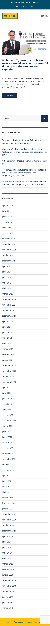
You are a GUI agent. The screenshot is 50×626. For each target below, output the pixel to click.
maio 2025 (7, 282)
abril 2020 (6, 558)
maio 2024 (7, 338)
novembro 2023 (9, 371)
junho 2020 (7, 547)
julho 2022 (7, 431)
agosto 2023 (7, 387)
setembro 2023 (9, 382)
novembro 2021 (9, 459)
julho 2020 (7, 541)
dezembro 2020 (9, 514)
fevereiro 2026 (8, 238)
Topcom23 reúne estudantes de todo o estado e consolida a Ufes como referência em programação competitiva (24, 172)
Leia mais (10, 95)
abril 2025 (6, 288)
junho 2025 (7, 277)
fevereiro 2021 (8, 503)
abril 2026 (6, 227)
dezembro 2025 (9, 244)
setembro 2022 (9, 420)
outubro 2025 (8, 255)
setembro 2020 (9, 530)
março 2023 (7, 415)
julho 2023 (7, 393)
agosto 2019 (7, 597)
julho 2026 (7, 211)
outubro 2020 (8, 525)
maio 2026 (7, 222)
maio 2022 (7, 442)
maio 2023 (7, 404)
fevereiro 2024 (8, 354)
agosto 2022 (7, 426)
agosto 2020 (7, 536)
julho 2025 (7, 271)
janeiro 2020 (7, 575)
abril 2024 (6, 343)
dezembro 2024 (9, 299)
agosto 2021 (7, 475)
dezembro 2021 (9, 453)
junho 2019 (7, 602)
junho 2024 (7, 332)
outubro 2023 (8, 376)
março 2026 (7, 233)
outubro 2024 (8, 310)
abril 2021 (6, 492)
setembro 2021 (9, 470)
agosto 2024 (7, 321)
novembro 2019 (9, 586)
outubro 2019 (8, 591)
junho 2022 (7, 437)
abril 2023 (6, 409)
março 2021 (7, 497)
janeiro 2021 (7, 508)
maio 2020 (7, 552)
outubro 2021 (8, 464)
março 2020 (7, 563)
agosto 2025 (7, 266)
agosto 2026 (7, 205)
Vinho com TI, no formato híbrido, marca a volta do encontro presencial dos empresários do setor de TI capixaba (25, 65)
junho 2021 (7, 481)
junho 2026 (7, 216)
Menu (45, 16)
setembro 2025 (9, 260)
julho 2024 (7, 327)
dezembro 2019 (9, 580)
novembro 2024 (9, 304)
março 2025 (7, 293)
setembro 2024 (9, 316)
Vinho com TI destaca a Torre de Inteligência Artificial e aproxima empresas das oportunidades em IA (24, 152)
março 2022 (7, 448)
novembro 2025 (9, 249)
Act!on (10, 622)
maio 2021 (7, 486)
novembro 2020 (9, 519)
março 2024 (7, 349)
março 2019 (7, 608)
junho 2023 (7, 398)
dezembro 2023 (9, 365)
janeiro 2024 (7, 360)
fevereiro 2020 (8, 569)
